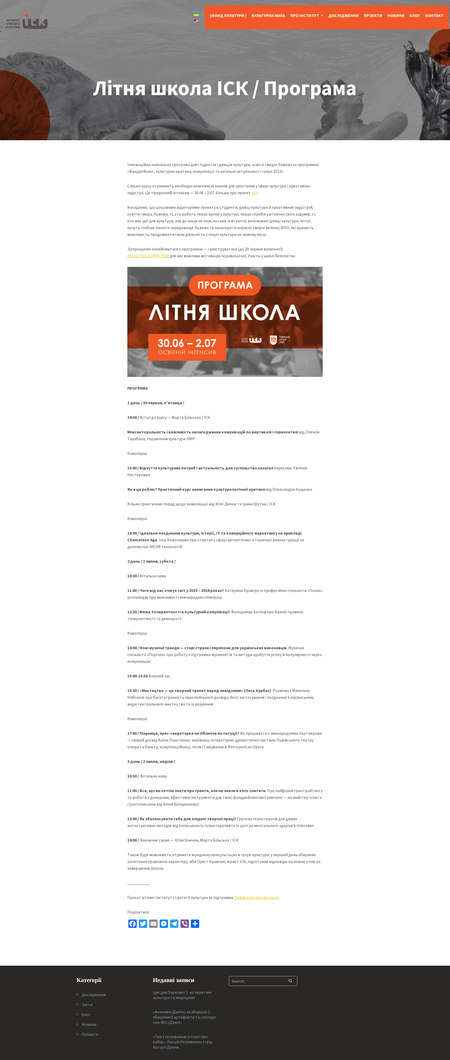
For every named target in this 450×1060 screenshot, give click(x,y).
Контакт (434, 15)
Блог (415, 15)
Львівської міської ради (255, 897)
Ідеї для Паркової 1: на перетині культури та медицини (182, 995)
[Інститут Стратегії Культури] (26, 20)
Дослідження (343, 15)
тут (255, 192)
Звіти (87, 1004)
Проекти (373, 15)
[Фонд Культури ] (228, 15)
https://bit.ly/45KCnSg (147, 255)
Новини (396, 15)
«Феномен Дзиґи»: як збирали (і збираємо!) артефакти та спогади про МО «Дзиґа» (184, 1017)
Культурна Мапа (268, 15)
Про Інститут (304, 15)
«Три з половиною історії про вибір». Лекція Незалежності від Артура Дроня (182, 1042)
